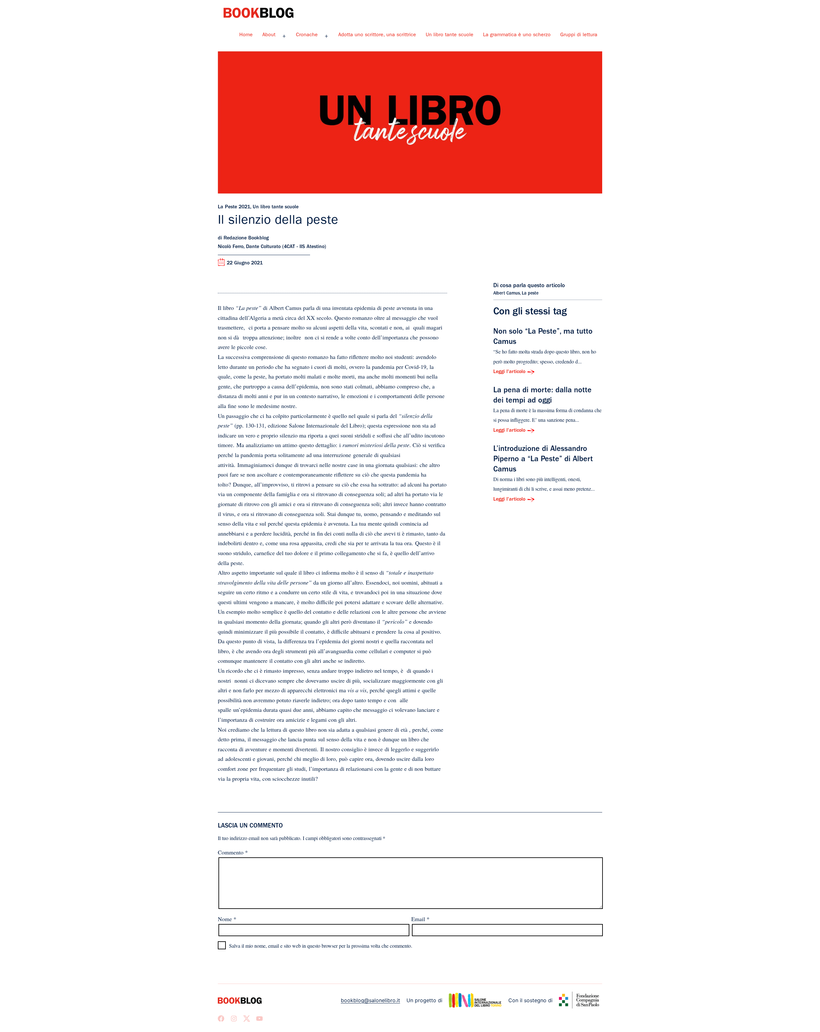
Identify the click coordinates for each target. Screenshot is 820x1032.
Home (246, 35)
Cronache (307, 35)
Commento (233, 852)
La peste (530, 293)
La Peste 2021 (234, 207)
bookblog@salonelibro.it (370, 1000)
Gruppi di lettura (578, 35)
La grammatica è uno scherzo (517, 35)
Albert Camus (506, 293)
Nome (227, 919)
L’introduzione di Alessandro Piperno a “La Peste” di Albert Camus (543, 460)
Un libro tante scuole (449, 35)
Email (420, 919)
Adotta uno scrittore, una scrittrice (377, 35)
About (268, 35)
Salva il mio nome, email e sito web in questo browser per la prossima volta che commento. (320, 945)
